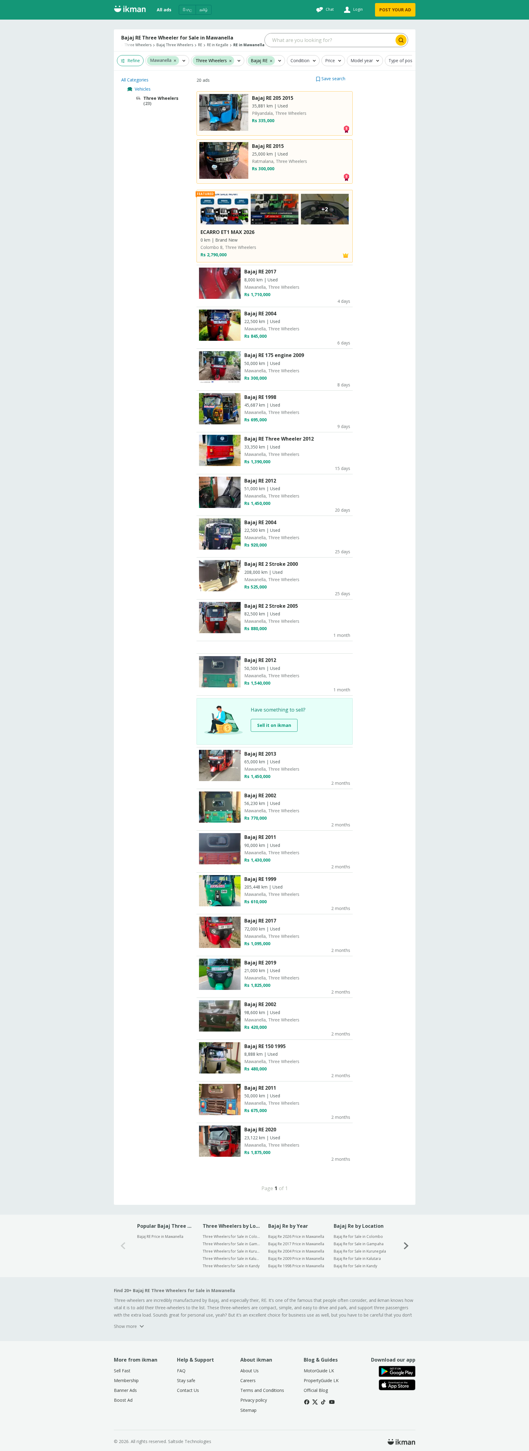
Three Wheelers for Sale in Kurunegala (231, 1251)
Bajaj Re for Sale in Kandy (355, 1266)
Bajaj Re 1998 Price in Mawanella (296, 1266)
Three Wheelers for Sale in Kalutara (231, 1258)
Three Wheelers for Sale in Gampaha (231, 1243)
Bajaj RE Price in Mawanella (160, 1236)
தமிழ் (204, 9)
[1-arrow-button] (406, 1245)
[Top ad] (346, 129)
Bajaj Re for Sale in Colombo (358, 1236)
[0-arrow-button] (123, 1245)
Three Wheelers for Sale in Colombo (231, 1236)
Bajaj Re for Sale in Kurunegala (360, 1251)
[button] (175, 60)
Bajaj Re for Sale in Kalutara (357, 1258)
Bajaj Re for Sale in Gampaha (359, 1243)
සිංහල (187, 9)
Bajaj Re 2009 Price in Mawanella (296, 1258)
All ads (164, 10)
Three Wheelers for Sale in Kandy (231, 1266)
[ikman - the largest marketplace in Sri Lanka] (130, 10)
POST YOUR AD (395, 10)
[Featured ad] (345, 255)
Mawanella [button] (160, 60)
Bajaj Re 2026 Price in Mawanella (296, 1236)
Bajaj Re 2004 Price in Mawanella (296, 1251)
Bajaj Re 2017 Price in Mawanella (296, 1243)
